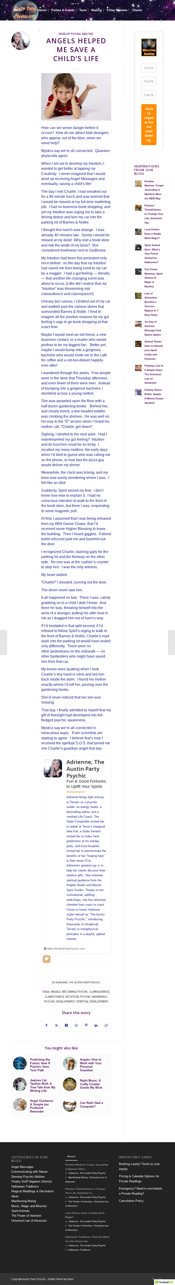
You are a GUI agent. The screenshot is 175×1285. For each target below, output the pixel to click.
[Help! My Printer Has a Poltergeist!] (3, 642)
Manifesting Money (23, 1201)
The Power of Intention (26, 1215)
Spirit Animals (20, 1211)
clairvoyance (54, 996)
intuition (72, 996)
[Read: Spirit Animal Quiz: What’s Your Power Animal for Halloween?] (138, 248)
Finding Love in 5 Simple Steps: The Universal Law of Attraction (153, 374)
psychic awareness (93, 996)
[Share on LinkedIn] (96, 1025)
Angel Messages (22, 1167)
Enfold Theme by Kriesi (60, 1279)
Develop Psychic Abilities (28, 1176)
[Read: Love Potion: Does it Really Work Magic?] (138, 232)
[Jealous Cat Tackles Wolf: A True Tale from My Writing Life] (171, 642)
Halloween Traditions (25, 1186)
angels (56, 991)
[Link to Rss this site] (160, 1279)
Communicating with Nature (29, 1171)
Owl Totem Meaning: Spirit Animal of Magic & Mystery (153, 278)
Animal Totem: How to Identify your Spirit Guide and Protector (153, 350)
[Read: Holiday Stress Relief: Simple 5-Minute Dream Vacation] (138, 392)
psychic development (59, 1001)
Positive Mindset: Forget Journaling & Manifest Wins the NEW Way (154, 190)
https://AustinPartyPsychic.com (65, 948)
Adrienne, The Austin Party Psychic (78, 982)
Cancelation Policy (131, 1201)
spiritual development (92, 1001)
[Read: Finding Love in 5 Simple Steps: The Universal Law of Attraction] (138, 368)
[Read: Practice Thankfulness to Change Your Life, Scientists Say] (138, 208)
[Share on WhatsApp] (76, 1025)
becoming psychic (75, 991)
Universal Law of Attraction (29, 1220)
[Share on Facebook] (46, 1025)
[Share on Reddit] (106, 1025)
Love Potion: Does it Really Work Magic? (152, 233)
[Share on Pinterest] (86, 1025)
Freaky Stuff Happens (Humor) (31, 1181)
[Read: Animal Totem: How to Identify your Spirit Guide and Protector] (138, 344)
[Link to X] (153, 1279)
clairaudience (99, 991)
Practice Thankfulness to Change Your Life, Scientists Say (153, 214)
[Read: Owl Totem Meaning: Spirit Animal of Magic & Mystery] (138, 272)
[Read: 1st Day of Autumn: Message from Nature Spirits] (138, 324)
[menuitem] (17, 10)
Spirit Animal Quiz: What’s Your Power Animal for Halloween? (152, 254)
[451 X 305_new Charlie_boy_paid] (76, 96)
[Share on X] (57, 1025)
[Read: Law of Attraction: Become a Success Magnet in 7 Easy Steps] (138, 296)
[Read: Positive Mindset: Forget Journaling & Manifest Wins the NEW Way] (138, 184)
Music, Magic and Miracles (29, 1206)
